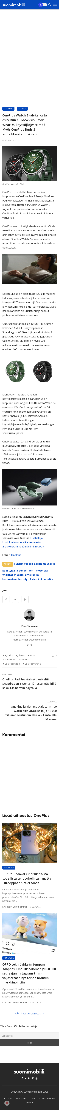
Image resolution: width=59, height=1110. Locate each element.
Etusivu (8, 1098)
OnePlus (8, 108)
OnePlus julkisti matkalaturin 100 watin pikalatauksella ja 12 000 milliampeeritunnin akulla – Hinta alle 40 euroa (31, 713)
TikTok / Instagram (43, 1098)
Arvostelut (23, 1098)
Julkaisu (21, 655)
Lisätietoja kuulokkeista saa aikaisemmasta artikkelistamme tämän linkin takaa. (23, 542)
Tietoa (30, 1102)
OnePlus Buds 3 (12, 663)
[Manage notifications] (6, 1103)
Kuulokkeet (10, 659)
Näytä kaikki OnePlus (28, 1013)
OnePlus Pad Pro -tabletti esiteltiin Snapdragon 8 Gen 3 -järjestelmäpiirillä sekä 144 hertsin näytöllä (29, 683)
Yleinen (22, 108)
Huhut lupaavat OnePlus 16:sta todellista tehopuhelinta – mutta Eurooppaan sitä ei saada (26, 878)
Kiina (32, 655)
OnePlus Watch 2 (33, 663)
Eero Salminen (29, 626)
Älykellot (9, 655)
